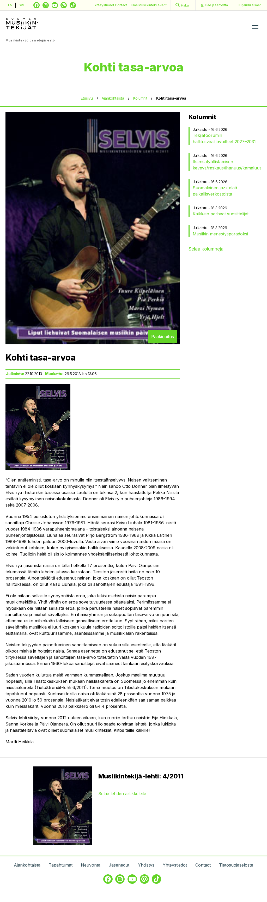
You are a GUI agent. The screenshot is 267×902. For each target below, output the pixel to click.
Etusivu (87, 98)
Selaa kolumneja (206, 249)
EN (10, 5)
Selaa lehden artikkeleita (122, 793)
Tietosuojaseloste (236, 865)
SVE (22, 5)
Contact (121, 5)
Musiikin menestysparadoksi (220, 233)
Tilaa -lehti (148, 5)
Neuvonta (90, 865)
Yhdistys (146, 865)
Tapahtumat (60, 865)
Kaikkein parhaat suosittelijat (220, 213)
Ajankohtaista (113, 98)
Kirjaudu (250, 5)
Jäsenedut (119, 865)
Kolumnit (140, 98)
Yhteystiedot (104, 5)
